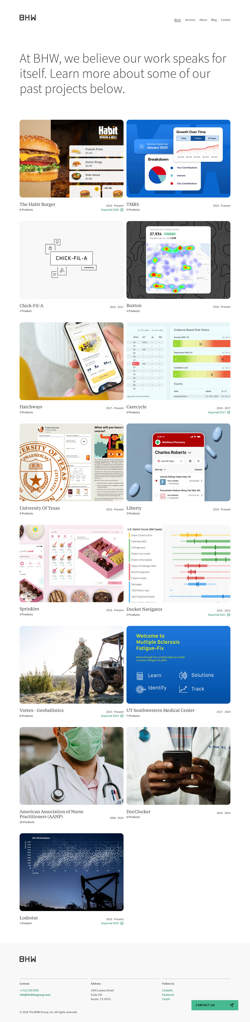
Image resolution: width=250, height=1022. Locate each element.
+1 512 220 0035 (29, 990)
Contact (225, 20)
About (203, 20)
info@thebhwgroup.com (35, 995)
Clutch (166, 999)
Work (177, 20)
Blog (214, 20)
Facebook (168, 995)
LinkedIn (167, 990)
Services (190, 20)
